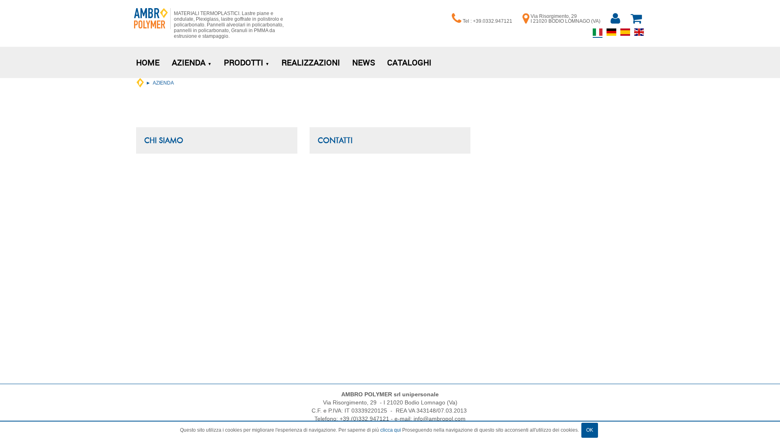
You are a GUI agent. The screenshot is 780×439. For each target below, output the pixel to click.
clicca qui (390, 430)
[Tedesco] (611, 34)
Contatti (335, 140)
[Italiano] (597, 34)
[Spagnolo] (625, 34)
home (140, 83)
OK (589, 430)
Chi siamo (163, 140)
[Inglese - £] (639, 34)
